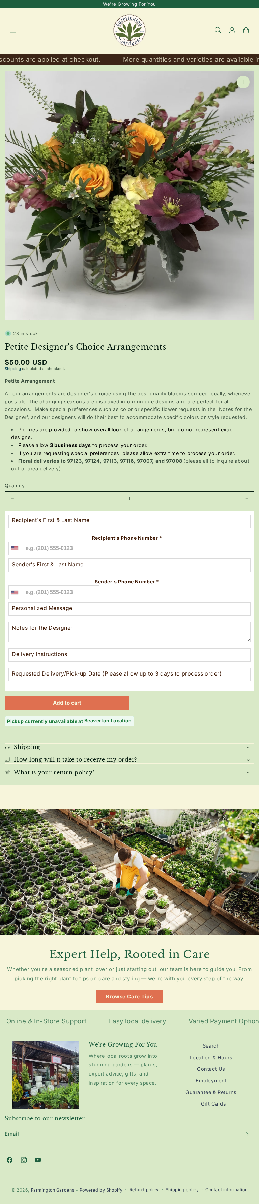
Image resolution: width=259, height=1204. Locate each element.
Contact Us (211, 1069)
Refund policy (144, 1189)
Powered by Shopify (101, 1190)
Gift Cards (213, 1104)
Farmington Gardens (53, 1190)
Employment (211, 1080)
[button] (13, 30)
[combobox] (14, 548)
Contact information (226, 1189)
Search (211, 1046)
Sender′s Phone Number (127, 581)
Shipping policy (182, 1189)
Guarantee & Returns (211, 1092)
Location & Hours (211, 1057)
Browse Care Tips (129, 996)
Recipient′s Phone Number (127, 538)
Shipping (13, 368)
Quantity (15, 485)
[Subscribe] (247, 1134)
